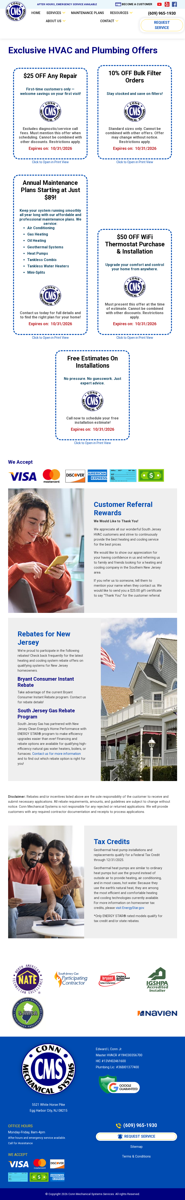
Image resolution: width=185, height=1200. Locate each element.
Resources (119, 13)
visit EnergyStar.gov (130, 908)
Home (35, 13)
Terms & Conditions (136, 1156)
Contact (107, 21)
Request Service (162, 25)
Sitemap (136, 1146)
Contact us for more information (56, 753)
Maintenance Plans (87, 13)
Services (53, 13)
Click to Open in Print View (50, 162)
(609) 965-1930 (162, 13)
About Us (53, 21)
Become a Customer (137, 4)
